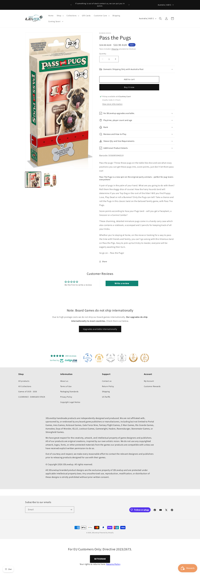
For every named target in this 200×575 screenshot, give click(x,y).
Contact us (107, 381)
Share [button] (104, 261)
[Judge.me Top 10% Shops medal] (133, 357)
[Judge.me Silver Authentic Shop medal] (110, 357)
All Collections (24, 386)
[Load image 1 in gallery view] (33, 180)
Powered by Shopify (107, 533)
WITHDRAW (100, 558)
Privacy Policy (66, 397)
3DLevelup (95, 533)
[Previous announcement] (71, 4)
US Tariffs (106, 397)
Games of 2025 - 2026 (27, 391)
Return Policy (108, 386)
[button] (60, 15)
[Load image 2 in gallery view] (50, 180)
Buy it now (129, 87)
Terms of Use (66, 386)
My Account (149, 381)
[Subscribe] (71, 509)
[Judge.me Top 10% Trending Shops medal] (144, 357)
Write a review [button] (122, 283)
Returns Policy (113, 564)
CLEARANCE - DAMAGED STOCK (31, 397)
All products (23, 381)
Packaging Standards (69, 391)
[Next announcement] (129, 4)
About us (64, 381)
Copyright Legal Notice (70, 402)
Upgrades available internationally (100, 329)
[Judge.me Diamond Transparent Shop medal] (87, 357)
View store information (112, 104)
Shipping (114, 49)
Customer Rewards (152, 386)
